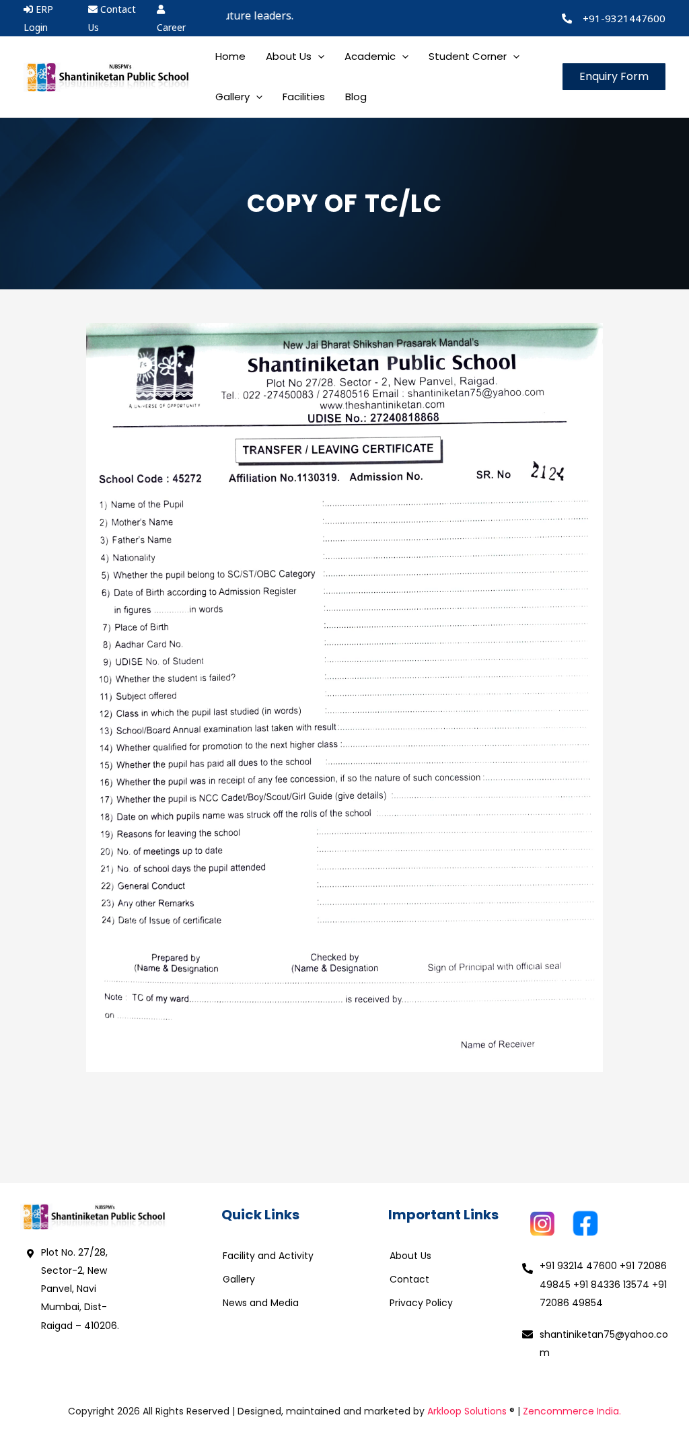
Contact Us (112, 18)
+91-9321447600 (624, 18)
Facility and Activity (268, 1255)
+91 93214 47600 (578, 1265)
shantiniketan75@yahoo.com (604, 1343)
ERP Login (38, 18)
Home (230, 56)
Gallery (239, 1279)
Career (171, 27)
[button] (614, 76)
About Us (410, 1255)
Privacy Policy (421, 1302)
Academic (370, 56)
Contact (409, 1279)
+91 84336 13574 (611, 1284)
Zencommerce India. (572, 1411)
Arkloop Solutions (467, 1411)
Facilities (304, 96)
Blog (356, 96)
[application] (318, 56)
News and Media (261, 1302)
